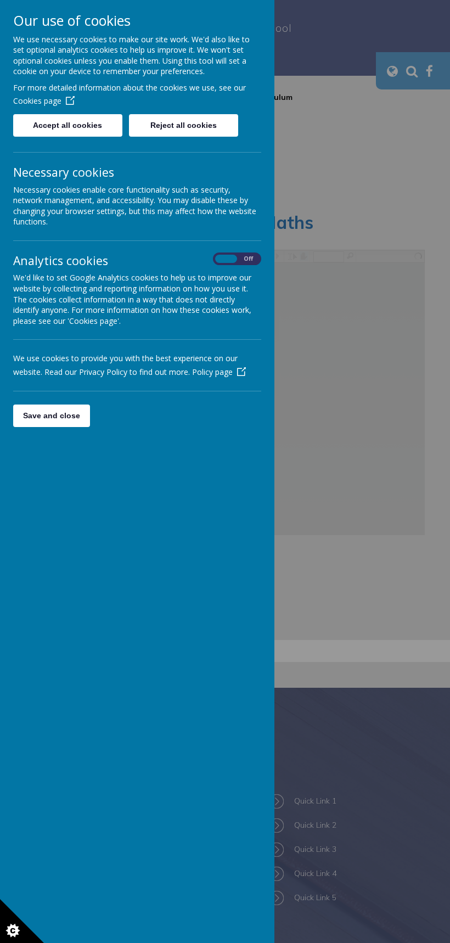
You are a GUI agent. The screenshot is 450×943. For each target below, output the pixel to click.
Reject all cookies (183, 125)
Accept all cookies (67, 125)
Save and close (51, 415)
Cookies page (37, 101)
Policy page (212, 372)
